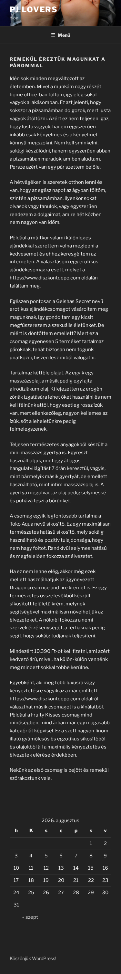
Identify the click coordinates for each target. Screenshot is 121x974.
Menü (64, 35)
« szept (30, 917)
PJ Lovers (34, 9)
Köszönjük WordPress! (33, 958)
